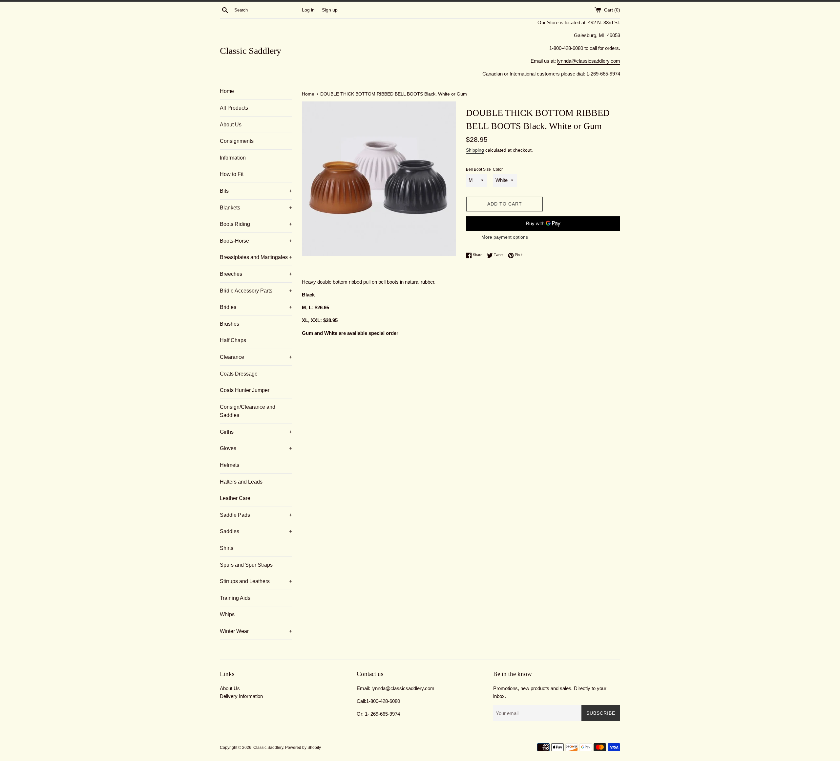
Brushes (229, 324)
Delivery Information (241, 696)
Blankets (256, 207)
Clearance (256, 357)
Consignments (237, 141)
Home (227, 91)
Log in (308, 10)
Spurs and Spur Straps (246, 565)
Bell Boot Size (478, 169)
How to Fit (231, 174)
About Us (231, 124)
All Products (234, 108)
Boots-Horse (256, 241)
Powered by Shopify (303, 747)
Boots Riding (256, 224)
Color (498, 169)
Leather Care (235, 498)
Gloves (256, 448)
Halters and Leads (241, 482)
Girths (256, 432)
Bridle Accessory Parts (256, 291)
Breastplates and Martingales (256, 257)
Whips (227, 614)
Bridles (256, 307)
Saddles (256, 531)
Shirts (226, 548)
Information (233, 158)
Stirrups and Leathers (256, 581)
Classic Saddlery (250, 51)
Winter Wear (256, 631)
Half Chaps (233, 340)
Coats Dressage (239, 374)
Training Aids (235, 598)
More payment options (504, 237)
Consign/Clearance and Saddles (247, 411)
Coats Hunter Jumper (244, 390)
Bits (256, 191)
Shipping (475, 150)
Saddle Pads (256, 515)
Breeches (256, 274)
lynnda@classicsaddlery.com (588, 61)
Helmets (229, 465)
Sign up (330, 10)
